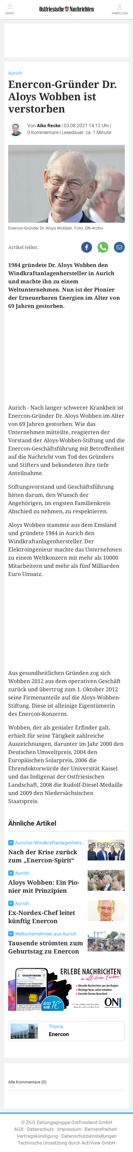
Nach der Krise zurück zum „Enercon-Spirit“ (42, 856)
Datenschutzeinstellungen (89, 1136)
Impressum (69, 1129)
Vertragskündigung (37, 1136)
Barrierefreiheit (101, 1129)
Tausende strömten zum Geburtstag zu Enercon (45, 947)
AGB (19, 1129)
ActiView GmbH (98, 1143)
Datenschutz (40, 1129)
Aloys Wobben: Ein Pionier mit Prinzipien (43, 886)
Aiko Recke (49, 125)
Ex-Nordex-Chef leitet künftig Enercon (41, 917)
